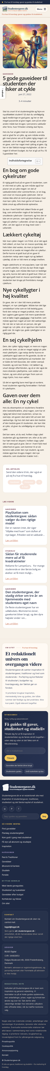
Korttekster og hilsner (11, 899)
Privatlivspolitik (8, 1041)
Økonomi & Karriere (10, 866)
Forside (5, 875)
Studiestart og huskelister (13, 890)
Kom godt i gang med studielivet (16, 837)
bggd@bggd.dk (12, 927)
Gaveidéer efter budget (12, 894)
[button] (2, 92)
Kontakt (5, 1055)
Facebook (14, 482)
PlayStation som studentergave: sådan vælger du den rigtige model (21, 518)
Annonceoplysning (10, 1050)
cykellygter (25, 318)
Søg (44, 816)
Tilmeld (10, 758)
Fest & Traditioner (10, 857)
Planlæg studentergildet (13, 833)
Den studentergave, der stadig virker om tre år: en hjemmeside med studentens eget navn (24, 597)
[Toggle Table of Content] (36, 161)
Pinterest (29, 482)
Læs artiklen (11, 540)
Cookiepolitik (7, 1046)
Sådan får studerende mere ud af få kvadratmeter (21, 557)
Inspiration (6, 846)
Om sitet (6, 903)
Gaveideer (8, 74)
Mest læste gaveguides (12, 885)
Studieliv (10, 551)
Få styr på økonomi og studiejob (16, 842)
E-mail (25, 487)
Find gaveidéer (9, 828)
